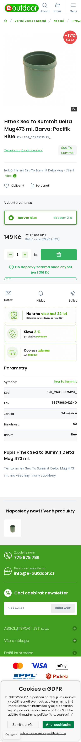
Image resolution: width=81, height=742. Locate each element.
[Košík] (57, 8)
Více (8, 176)
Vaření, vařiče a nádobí (30, 21)
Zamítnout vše (22, 724)
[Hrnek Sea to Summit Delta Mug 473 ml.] (12, 528)
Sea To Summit (67, 150)
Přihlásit (63, 608)
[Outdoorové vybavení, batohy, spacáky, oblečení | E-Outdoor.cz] (5, 21)
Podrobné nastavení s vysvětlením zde (40, 733)
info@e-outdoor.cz (34, 573)
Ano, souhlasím (58, 724)
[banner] (22, 8)
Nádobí (59, 21)
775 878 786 (26, 557)
